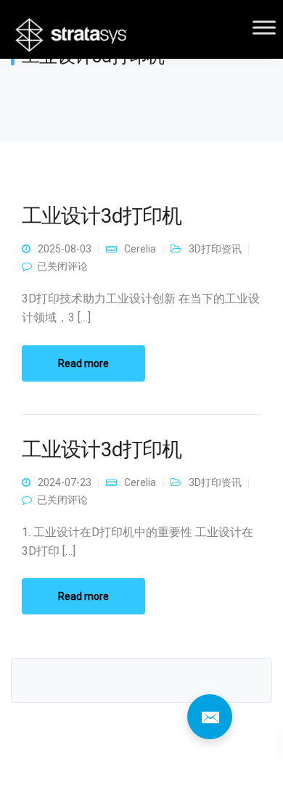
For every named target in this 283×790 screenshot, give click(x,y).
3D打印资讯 (215, 249)
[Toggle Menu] (264, 27)
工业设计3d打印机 (101, 216)
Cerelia (140, 249)
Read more (83, 363)
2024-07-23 (64, 482)
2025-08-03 (64, 249)
